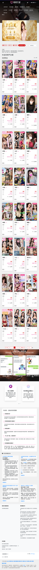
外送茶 (24, 565)
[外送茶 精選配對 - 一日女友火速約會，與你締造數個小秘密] (15, 2)
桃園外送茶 (15, 10)
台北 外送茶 (9, 561)
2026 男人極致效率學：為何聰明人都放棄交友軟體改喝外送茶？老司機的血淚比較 (28, 516)
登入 (4, 14)
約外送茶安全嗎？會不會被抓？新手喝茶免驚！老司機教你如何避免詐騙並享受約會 (28, 512)
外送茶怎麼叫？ (6, 428)
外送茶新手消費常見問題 (8, 456)
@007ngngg (33, 553)
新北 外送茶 (14, 561)
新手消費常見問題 (5, 543)
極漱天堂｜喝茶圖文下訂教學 (27, 485)
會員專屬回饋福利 (5, 508)
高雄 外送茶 (4, 563)
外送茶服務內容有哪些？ (8, 443)
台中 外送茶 (27, 561)
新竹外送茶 (21, 10)
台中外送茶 (26, 10)
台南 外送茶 (31, 561)
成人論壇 (28, 459)
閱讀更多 (4, 482)
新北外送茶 (10, 10)
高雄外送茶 (5, 12)
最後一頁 (22, 347)
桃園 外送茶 (18, 561)
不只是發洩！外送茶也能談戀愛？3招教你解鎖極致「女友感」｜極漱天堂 (28, 525)
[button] (28, 3)
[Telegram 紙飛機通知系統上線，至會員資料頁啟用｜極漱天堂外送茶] (19, 30)
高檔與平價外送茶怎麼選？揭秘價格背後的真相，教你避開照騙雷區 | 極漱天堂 (28, 519)
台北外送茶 (5, 10)
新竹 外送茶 (22, 561)
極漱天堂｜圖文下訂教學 (6, 549)
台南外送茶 (31, 10)
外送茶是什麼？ (6, 413)
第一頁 (7, 347)
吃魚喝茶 (25, 462)
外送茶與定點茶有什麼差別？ (9, 421)
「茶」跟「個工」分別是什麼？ (9, 435)
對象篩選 (15, 45)
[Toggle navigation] (3, 2)
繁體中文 (34, 2)
